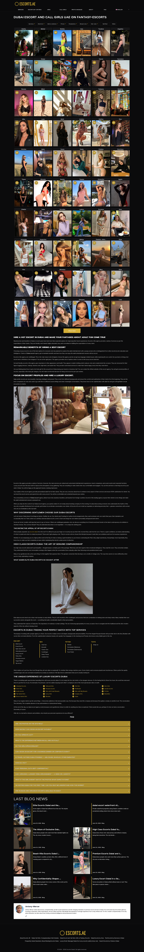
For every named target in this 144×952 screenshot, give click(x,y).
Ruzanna (101, 209)
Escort (17, 641)
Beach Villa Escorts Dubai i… (46, 853)
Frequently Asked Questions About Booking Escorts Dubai (42, 941)
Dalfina (101, 119)
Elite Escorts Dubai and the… (46, 805)
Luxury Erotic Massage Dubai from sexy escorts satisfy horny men (79, 941)
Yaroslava (120, 59)
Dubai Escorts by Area (97, 938)
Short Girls (19, 689)
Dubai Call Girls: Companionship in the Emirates (45, 938)
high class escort (20, 649)
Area (48, 9)
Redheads (78, 689)
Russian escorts (50, 689)
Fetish (68, 642)
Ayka (43, 149)
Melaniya (62, 269)
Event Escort (19, 646)
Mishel (43, 29)
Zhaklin (23, 209)
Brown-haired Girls (21, 696)
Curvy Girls (49, 694)
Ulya (23, 299)
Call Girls (63, 9)
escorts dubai (34, 532)
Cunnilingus (45, 652)
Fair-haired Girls (20, 694)
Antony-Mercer (32, 906)
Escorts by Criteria (35, 9)
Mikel (43, 89)
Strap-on (95, 645)
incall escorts (20, 691)
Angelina (120, 29)
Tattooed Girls (50, 686)
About (91, 9)
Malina (82, 239)
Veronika (62, 209)
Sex (41, 642)
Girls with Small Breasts (52, 691)
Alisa (81, 89)
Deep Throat (45, 654)
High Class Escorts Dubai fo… (106, 829)
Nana (43, 299)
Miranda (43, 179)
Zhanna (62, 89)
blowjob (44, 647)
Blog (43, 823)
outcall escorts (108, 689)
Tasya (24, 179)
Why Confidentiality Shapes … (47, 878)
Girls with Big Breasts (81, 691)
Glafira (24, 29)
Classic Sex (45, 649)
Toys (93, 642)
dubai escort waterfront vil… (106, 805)
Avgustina (43, 239)
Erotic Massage (77, 9)
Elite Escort (19, 644)
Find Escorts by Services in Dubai (114, 938)
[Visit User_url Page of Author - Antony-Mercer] (26, 916)
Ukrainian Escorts (21, 686)
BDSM (69, 645)
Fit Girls (106, 691)
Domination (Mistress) (73, 647)
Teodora (101, 29)
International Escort (21, 651)
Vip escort (19, 663)
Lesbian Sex (45, 657)
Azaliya (81, 119)
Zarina (62, 239)
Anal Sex (44, 645)
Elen (120, 119)
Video (113, 24)
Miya (101, 269)
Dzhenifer (101, 179)
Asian (76, 696)
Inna (81, 29)
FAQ (105, 9)
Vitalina (101, 149)
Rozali (101, 299)
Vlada (82, 149)
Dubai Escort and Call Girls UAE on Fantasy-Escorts (75, 938)
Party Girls (19, 656)
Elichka (62, 29)
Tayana (81, 179)
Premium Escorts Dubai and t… (107, 853)
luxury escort (19, 653)
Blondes (48, 696)
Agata (62, 59)
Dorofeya (120, 149)
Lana (120, 299)
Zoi (43, 269)
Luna (43, 119)
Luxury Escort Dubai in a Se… (106, 878)
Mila (23, 119)
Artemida (24, 239)
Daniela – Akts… (101, 239)
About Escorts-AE (25, 938)
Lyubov (81, 209)
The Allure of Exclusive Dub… (46, 829)
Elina (120, 239)
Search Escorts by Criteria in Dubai (109, 941)
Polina (62, 299)
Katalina (120, 89)
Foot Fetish (70, 652)
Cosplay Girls (78, 694)
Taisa (43, 209)
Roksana (81, 299)
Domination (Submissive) (74, 649)
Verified (105, 24)
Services (21, 9)
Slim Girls (107, 686)
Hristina (23, 149)
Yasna (62, 149)
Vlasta (101, 59)
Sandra (62, 179)
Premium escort (20, 658)
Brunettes (107, 694)
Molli (62, 119)
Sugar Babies (19, 661)
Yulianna (101, 89)
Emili (81, 59)
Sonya (43, 59)
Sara (120, 209)
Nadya (24, 59)
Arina (81, 269)
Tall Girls (77, 686)
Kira (23, 269)
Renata (23, 89)
